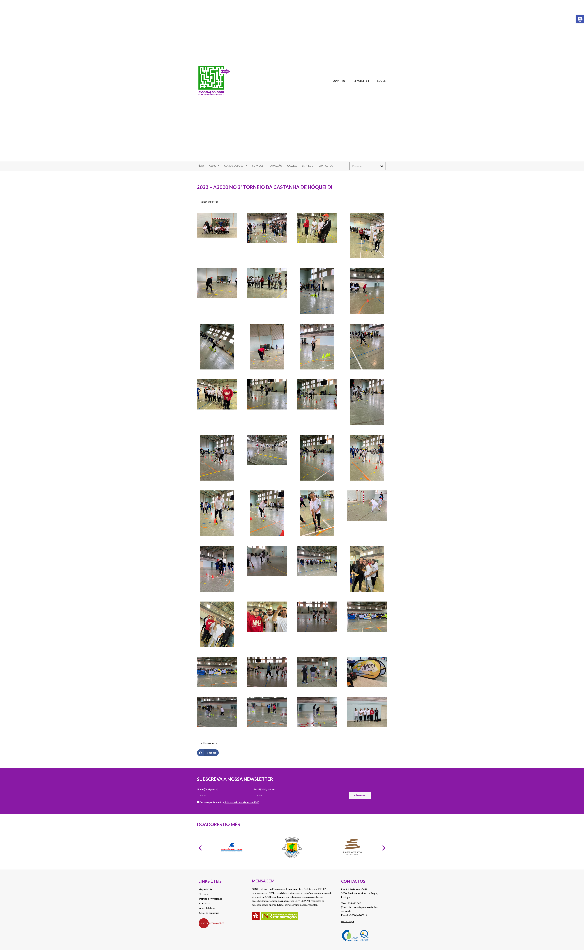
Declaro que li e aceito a (229, 802)
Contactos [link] (325, 165)
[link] (580, 19)
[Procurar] (382, 166)
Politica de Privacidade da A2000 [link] (241, 802)
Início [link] (200, 165)
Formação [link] (275, 165)
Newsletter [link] (361, 80)
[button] (208, 752)
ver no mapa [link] (347, 921)
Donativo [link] (338, 80)
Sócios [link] (381, 80)
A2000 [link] (212, 165)
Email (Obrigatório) (264, 789)
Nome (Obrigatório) (207, 789)
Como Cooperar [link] (234, 165)
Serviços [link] (257, 165)
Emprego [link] (307, 165)
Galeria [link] (292, 165)
